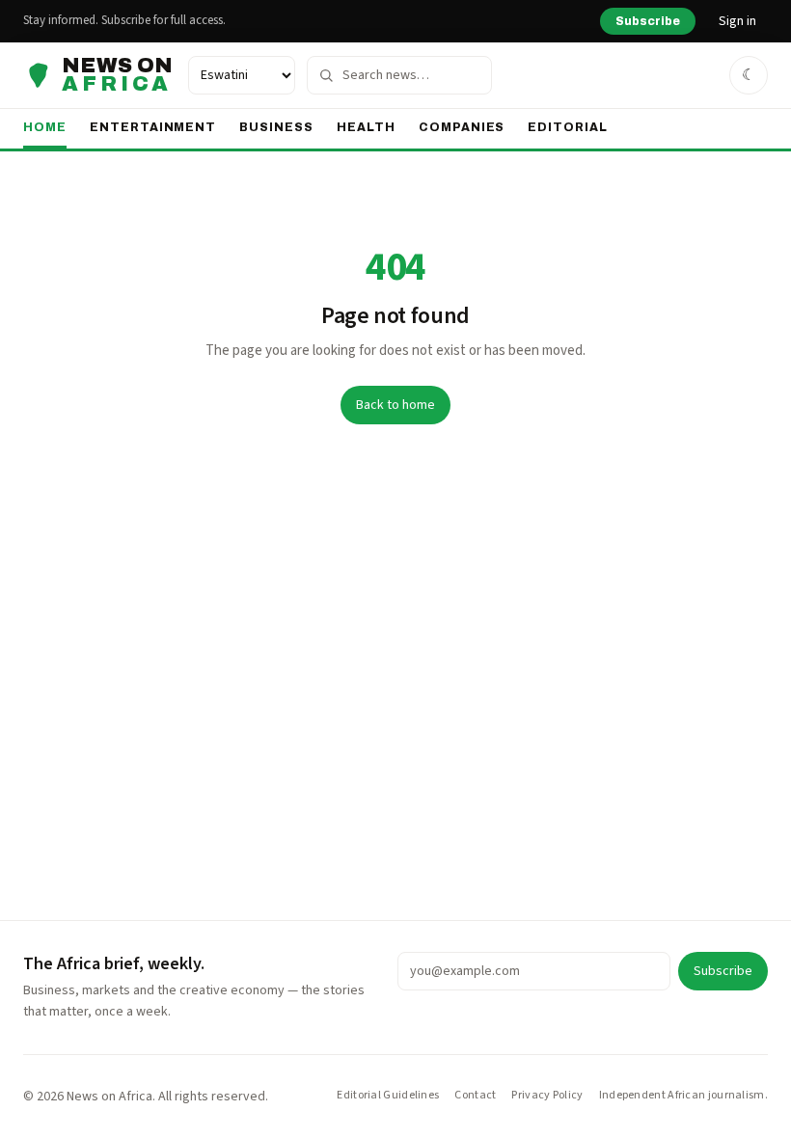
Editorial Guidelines (388, 1095)
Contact (475, 1095)
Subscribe (647, 21)
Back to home (395, 405)
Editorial (568, 127)
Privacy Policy (547, 1095)
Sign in (737, 21)
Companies (462, 127)
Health (366, 127)
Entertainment (153, 127)
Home (45, 127)
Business (276, 127)
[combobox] (399, 75)
